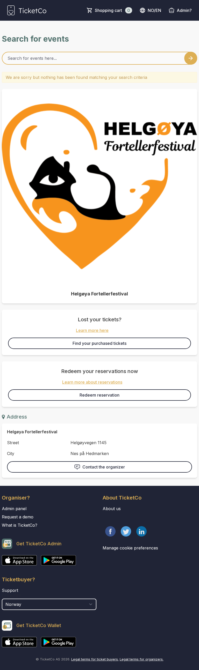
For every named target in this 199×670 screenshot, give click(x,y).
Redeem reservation (99, 395)
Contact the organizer (103, 467)
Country (11, 596)
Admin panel (14, 508)
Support (10, 590)
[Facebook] (110, 531)
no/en (154, 10)
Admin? (184, 10)
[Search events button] (190, 58)
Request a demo (17, 516)
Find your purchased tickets (99, 343)
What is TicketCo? (19, 525)
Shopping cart (112, 10)
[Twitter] (126, 531)
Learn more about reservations (92, 382)
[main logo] (26, 10)
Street (13, 442)
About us (112, 508)
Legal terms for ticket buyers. (95, 659)
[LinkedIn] (141, 531)
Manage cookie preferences (130, 547)
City (10, 453)
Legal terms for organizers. (142, 659)
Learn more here (92, 330)
